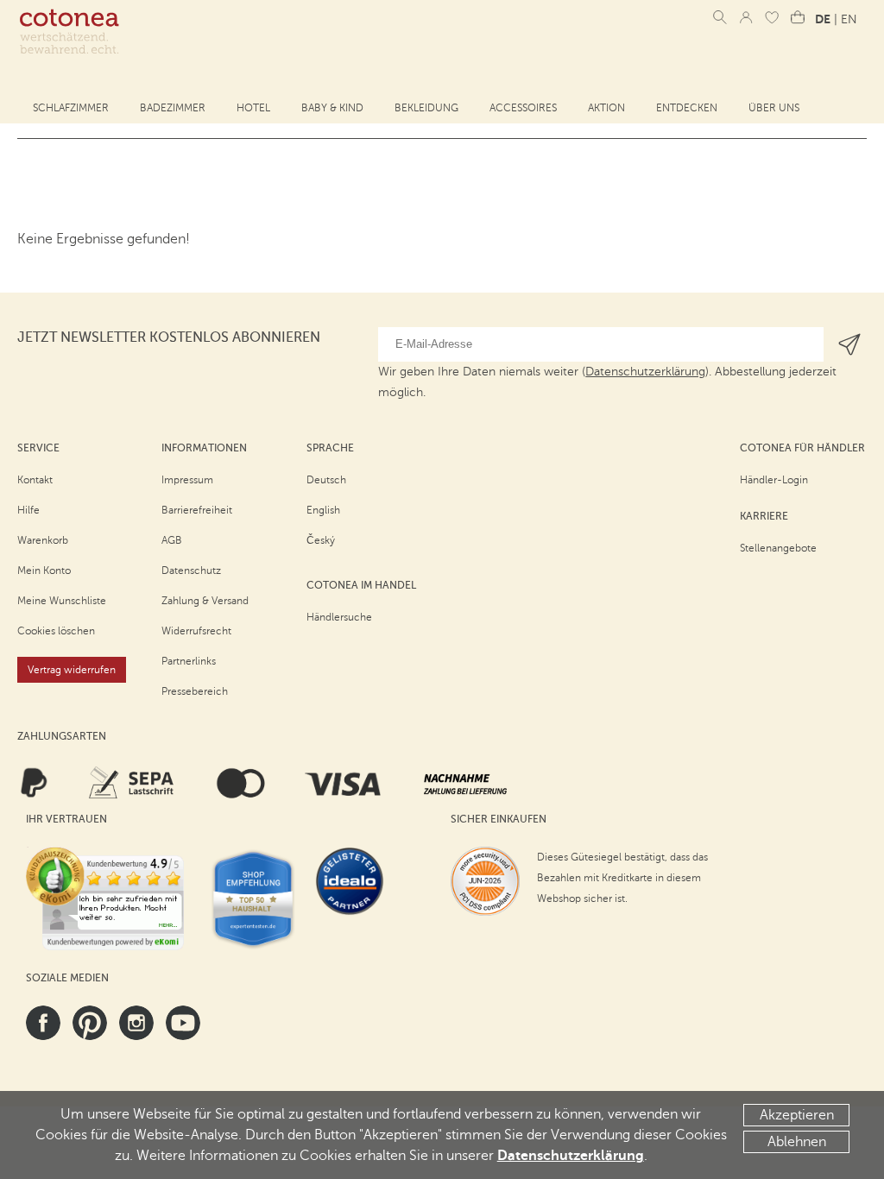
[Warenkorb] (797, 17)
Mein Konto (44, 570)
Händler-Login (774, 480)
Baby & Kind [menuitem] (332, 108)
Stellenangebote (778, 548)
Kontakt (35, 480)
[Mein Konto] (746, 17)
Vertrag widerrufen (72, 670)
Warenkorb (42, 540)
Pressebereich (194, 691)
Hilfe (28, 510)
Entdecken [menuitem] (686, 108)
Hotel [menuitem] (253, 108)
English (323, 510)
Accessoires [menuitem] (523, 108)
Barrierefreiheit (196, 510)
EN (849, 19)
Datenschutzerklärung (570, 1155)
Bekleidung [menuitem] (426, 108)
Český (320, 540)
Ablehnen (796, 1142)
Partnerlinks (188, 661)
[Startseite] (69, 31)
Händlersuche (339, 617)
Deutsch (326, 480)
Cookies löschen (56, 631)
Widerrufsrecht (196, 631)
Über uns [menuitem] (773, 108)
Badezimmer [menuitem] (172, 108)
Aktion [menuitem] (606, 108)
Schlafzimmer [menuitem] (71, 108)
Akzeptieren (797, 1115)
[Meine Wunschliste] (771, 17)
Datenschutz (191, 570)
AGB (171, 540)
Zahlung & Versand (205, 601)
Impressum (187, 480)
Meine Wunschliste (61, 601)
